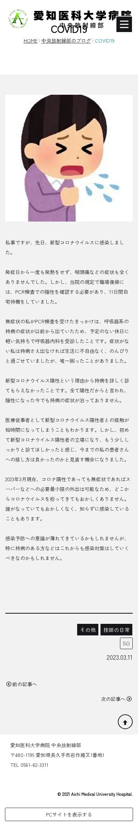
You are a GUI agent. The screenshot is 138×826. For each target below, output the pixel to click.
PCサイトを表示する (69, 814)
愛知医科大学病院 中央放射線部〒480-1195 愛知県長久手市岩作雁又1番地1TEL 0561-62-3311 (57, 754)
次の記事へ (113, 698)
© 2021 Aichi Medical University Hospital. (95, 794)
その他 (88, 629)
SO (126, 643)
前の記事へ (24, 684)
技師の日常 (116, 629)
